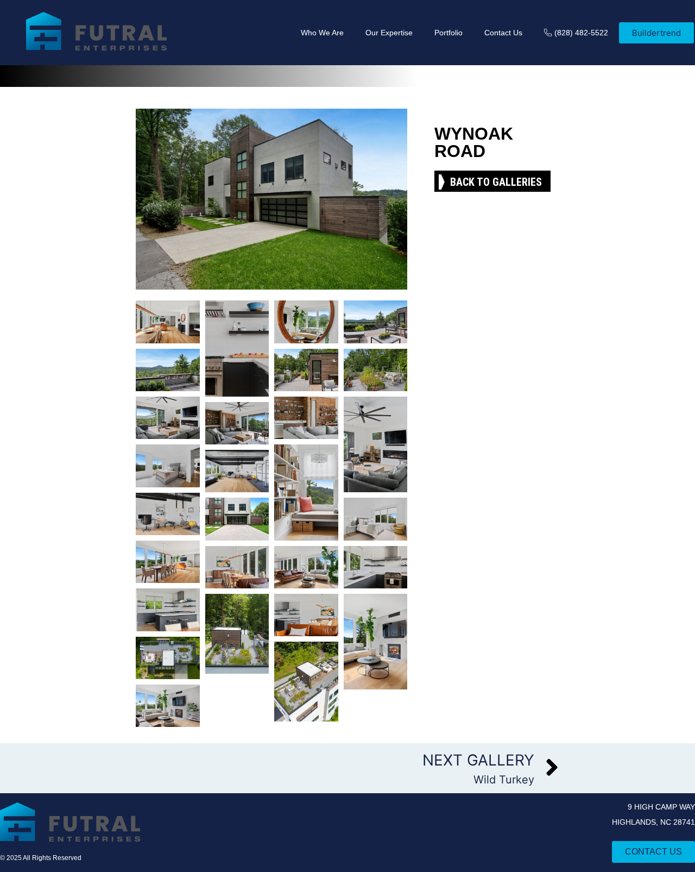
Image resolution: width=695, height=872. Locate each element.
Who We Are (322, 32)
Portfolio (448, 32)
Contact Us (503, 32)
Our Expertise (389, 32)
